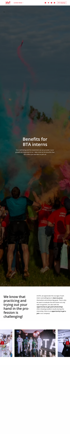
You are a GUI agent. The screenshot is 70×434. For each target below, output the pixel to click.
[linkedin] (54, 2)
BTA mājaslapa (62, 3)
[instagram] (51, 2)
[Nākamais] (67, 343)
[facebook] (45, 2)
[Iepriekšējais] (2, 343)
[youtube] (48, 2)
